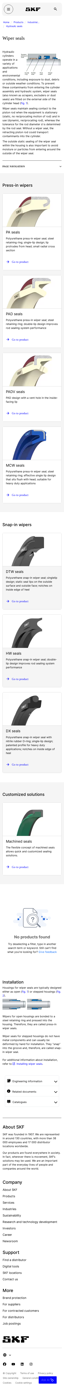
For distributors (13, 1317)
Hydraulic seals (14, 26)
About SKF (10, 1189)
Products (18, 22)
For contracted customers (21, 1310)
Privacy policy (45, 1373)
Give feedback (48, 952)
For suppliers (11, 1304)
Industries (9, 1209)
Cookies (7, 1382)
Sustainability (12, 1215)
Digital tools (11, 1266)
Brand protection (14, 1298)
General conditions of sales (36, 1378)
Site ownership (11, 1378)
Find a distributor (14, 1260)
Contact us (10, 1279)
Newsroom (10, 1241)
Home (6, 22)
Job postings (12, 1323)
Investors (9, 1228)
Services (8, 1202)
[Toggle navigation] (8, 9)
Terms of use (27, 1373)
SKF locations (12, 1273)
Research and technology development (30, 1222)
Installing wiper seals (29, 1063)
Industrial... (33, 22)
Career (7, 1234)
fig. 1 (24, 103)
